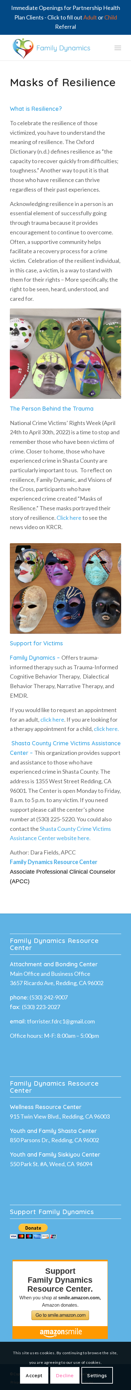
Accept (34, 1375)
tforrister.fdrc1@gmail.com (61, 1021)
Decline (64, 1375)
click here (52, 719)
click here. (106, 728)
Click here (68, 517)
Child (110, 17)
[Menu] (117, 47)
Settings (97, 1375)
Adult (90, 17)
